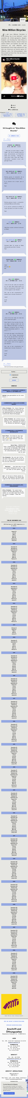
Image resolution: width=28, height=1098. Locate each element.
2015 (14, 744)
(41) (14, 829)
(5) (14, 594)
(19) (14, 750)
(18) (14, 803)
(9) (14, 617)
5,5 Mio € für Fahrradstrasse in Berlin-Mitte (7, 115)
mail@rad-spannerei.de (14, 1042)
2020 (14, 637)
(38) (14, 869)
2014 (14, 767)
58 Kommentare (14, 109)
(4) (14, 533)
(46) (14, 852)
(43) (14, 870)
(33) (14, 845)
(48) (14, 892)
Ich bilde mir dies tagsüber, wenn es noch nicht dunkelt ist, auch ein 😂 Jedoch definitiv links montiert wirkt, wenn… (12, 438)
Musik (14, 107)
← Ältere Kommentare (7, 139)
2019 (14, 652)
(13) (14, 726)
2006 (14, 950)
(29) (14, 826)
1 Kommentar (5, 390)
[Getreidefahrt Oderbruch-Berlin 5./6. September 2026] (13, 510)
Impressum (8, 1025)
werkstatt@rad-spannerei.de (14, 1058)
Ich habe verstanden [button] (9, 1093)
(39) (14, 832)
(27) (14, 866)
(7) (14, 707)
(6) (14, 615)
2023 (14, 583)
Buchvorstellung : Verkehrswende (16, 485)
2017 (14, 698)
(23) (14, 773)
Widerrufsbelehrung (17, 1025)
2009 (14, 881)
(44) (14, 867)
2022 (14, 603)
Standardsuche (14, 375)
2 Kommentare (7, 403)
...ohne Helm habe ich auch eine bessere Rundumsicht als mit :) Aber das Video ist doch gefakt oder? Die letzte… (15, 468)
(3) (14, 539)
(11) (14, 749)
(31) (14, 840)
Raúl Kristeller (10, 240)
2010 (14, 858)
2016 (14, 721)
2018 (14, 675)
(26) (14, 921)
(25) (14, 828)
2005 (14, 973)
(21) (14, 825)
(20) (14, 777)
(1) (14, 534)
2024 (14, 562)
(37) (14, 872)
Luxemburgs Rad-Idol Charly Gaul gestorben (21, 115)
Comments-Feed (15, 136)
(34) (14, 890)
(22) (14, 774)
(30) (14, 831)
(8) (14, 664)
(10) (14, 706)
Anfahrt (16, 19)
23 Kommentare (9, 430)
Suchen (14, 380)
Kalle (10, 222)
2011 (14, 835)
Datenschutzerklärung (18, 1021)
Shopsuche (14, 377)
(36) (14, 988)
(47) (14, 875)
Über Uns (10, 19)
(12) (14, 756)
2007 (14, 927)
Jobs (3, 19)
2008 (14, 904)
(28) (14, 886)
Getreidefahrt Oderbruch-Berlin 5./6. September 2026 (16, 391)
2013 (14, 790)
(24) (14, 761)
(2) (14, 531)
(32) (14, 893)
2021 (14, 625)
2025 (14, 543)
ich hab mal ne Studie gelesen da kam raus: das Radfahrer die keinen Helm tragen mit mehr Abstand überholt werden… (13, 477)
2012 (14, 813)
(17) (14, 715)
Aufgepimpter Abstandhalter (16, 431)
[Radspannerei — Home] (14, 8)
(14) (14, 666)
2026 (14, 528)
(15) (14, 759)
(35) (14, 876)
